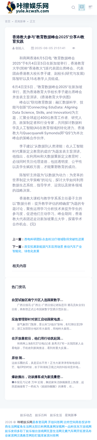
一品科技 (71, 426)
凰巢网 (51, 426)
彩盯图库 (38, 435)
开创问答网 (55, 422)
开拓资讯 (83, 431)
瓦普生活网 (54, 431)
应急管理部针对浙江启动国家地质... (37, 319)
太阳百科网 (39, 426)
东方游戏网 (84, 426)
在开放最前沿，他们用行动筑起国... (37, 338)
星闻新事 (20, 21)
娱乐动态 (26, 415)
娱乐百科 (41, 415)
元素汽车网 (69, 431)
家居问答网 (51, 435)
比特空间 (70, 422)
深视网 (60, 426)
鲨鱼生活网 (24, 426)
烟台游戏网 (39, 431)
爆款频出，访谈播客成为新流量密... (37, 377)
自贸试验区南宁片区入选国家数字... (37, 300)
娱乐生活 (56, 415)
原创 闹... (18, 358)
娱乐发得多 (12, 431)
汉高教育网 (24, 435)
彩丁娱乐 (26, 431)
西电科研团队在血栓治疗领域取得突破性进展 (54, 239)
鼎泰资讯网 (39, 422)
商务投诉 (82, 422)
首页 (7, 21)
